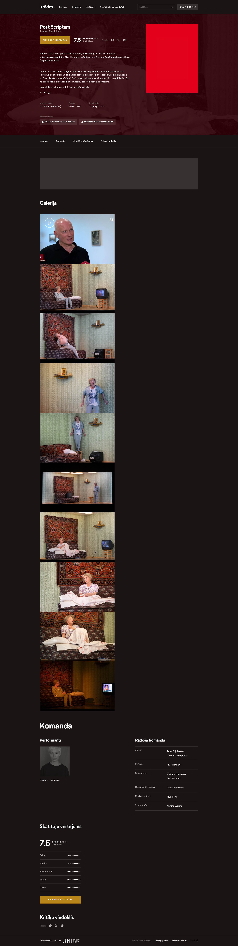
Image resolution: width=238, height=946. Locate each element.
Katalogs (63, 7)
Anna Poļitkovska (175, 751)
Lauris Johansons (175, 787)
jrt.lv (43, 93)
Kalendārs (76, 7)
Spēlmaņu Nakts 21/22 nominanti (60, 122)
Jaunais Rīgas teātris (50, 31)
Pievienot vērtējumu (55, 40)
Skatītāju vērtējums (83, 141)
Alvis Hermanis (174, 764)
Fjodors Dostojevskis (177, 755)
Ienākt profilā (187, 7)
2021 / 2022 (75, 106)
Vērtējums (90, 7)
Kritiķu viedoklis (108, 141)
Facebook (194, 941)
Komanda (60, 141)
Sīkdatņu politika (161, 941)
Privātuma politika (179, 941)
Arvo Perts (172, 796)
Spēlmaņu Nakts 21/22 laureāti (99, 122)
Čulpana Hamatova (49, 780)
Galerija (44, 141)
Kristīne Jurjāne (174, 806)
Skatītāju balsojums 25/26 (112, 7)
